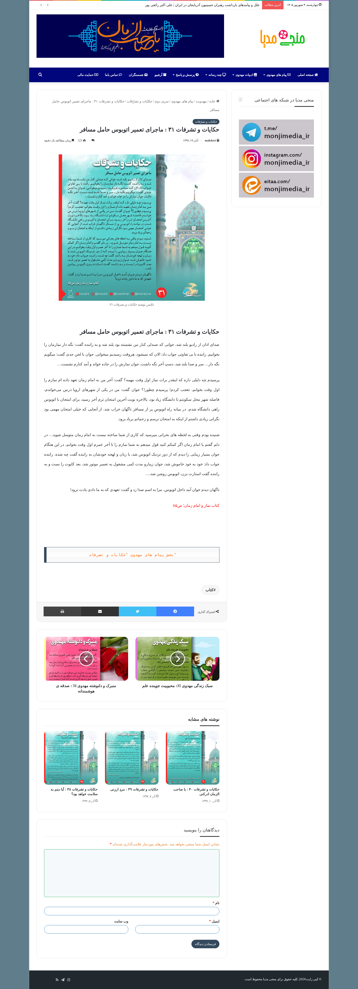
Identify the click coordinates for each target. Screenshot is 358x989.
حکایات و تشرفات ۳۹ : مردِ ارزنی (134, 789)
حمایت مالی (85, 75)
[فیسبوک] (175, 611)
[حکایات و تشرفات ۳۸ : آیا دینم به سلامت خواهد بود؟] (71, 758)
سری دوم (162, 101)
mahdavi (210, 140)
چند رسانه (215, 75)
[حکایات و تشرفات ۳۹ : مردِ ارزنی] (132, 758)
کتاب (210, 590)
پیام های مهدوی (276, 75)
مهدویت (201, 101)
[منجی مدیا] (281, 38)
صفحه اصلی (306, 75)
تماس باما (112, 75)
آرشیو (159, 75)
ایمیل (214, 921)
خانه (212, 101)
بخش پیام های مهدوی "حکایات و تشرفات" (133, 554)
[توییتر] (137, 611)
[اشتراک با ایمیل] (100, 611)
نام (216, 903)
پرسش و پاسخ (186, 75)
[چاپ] (62, 611)
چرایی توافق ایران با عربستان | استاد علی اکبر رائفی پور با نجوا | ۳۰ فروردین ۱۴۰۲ (200, 5)
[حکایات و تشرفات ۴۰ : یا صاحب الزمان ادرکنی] (192, 758)
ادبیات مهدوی (245, 75)
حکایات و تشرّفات (139, 101)
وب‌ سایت (121, 921)
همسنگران (136, 75)
